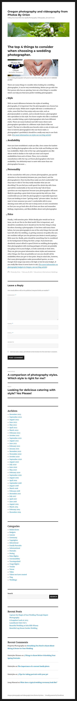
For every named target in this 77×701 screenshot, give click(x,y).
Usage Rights (14, 564)
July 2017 (12, 496)
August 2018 (14, 486)
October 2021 (14, 435)
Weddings (54, 272)
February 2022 (14, 433)
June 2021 (13, 443)
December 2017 (15, 494)
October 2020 (14, 457)
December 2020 (15, 451)
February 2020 (14, 472)
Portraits (12, 551)
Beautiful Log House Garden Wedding (23, 628)
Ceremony (13, 538)
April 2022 (13, 427)
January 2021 (14, 449)
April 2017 (13, 499)
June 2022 (13, 422)
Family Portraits (15, 545)
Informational (46, 272)
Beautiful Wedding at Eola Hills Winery (23, 625)
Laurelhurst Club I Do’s (18, 623)
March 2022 (13, 430)
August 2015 (14, 504)
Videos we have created (18, 575)
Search (10, 593)
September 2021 (15, 438)
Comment (12, 295)
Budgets (12, 532)
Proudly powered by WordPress (54, 695)
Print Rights (13, 556)
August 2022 (14, 420)
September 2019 (15, 475)
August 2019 (14, 478)
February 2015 (14, 509)
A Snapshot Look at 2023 (18, 620)
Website (11, 342)
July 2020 (12, 464)
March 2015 (13, 507)
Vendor (12, 567)
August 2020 (14, 462)
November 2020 (15, 454)
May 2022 (13, 425)
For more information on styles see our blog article (31, 135)
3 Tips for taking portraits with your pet (33, 674)
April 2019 (13, 480)
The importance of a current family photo (33, 666)
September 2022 (15, 417)
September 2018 (15, 483)
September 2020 (15, 459)
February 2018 (14, 491)
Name (10, 323)
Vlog (11, 577)
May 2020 (13, 470)
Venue (11, 569)
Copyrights (13, 540)
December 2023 (15, 414)
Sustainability (14, 559)
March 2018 (13, 488)
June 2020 (13, 467)
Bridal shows (14, 530)
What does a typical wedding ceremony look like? (38, 682)
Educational (38, 272)
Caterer (12, 535)
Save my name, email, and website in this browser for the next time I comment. (33, 352)
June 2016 (13, 501)
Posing (12, 553)
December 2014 (15, 512)
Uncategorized (14, 561)
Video (11, 572)
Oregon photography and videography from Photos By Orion (26, 695)
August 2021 (14, 441)
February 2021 (14, 446)
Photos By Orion (15, 272)
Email (10, 333)
